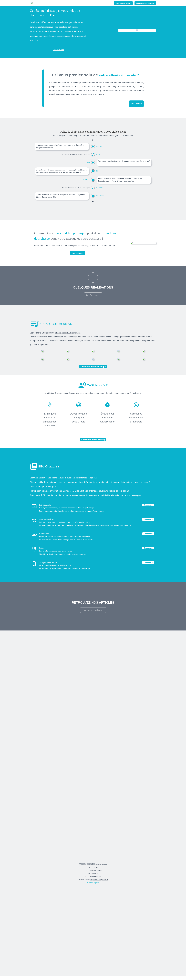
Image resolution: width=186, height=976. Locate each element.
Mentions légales (93, 883)
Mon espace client (123, 3)
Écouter (94, 295)
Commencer (148, 505)
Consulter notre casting (93, 439)
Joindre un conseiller (145, 3)
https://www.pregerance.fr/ (99, 879)
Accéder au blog (93, 610)
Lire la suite (136, 104)
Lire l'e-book (77, 253)
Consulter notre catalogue (93, 366)
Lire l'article (58, 49)
